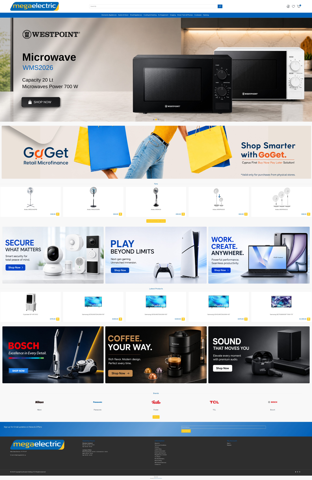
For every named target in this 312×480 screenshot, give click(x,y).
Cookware (198, 15)
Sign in (228, 443)
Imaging (173, 15)
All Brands (156, 417)
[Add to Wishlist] (58, 189)
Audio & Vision (123, 15)
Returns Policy (158, 460)
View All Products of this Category (156, 221)
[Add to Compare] (58, 298)
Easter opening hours (160, 453)
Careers (157, 447)
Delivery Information (160, 451)
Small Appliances (136, 15)
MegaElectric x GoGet (161, 454)
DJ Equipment (163, 15)
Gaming (206, 15)
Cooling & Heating (150, 15)
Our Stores (157, 456)
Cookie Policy (158, 449)
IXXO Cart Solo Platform (158, 478)
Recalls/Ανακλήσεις (159, 458)
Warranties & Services (160, 462)
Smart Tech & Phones (185, 15)
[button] (154, 119)
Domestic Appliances (109, 15)
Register (229, 445)
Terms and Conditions (160, 445)
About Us (157, 443)
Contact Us (158, 464)
